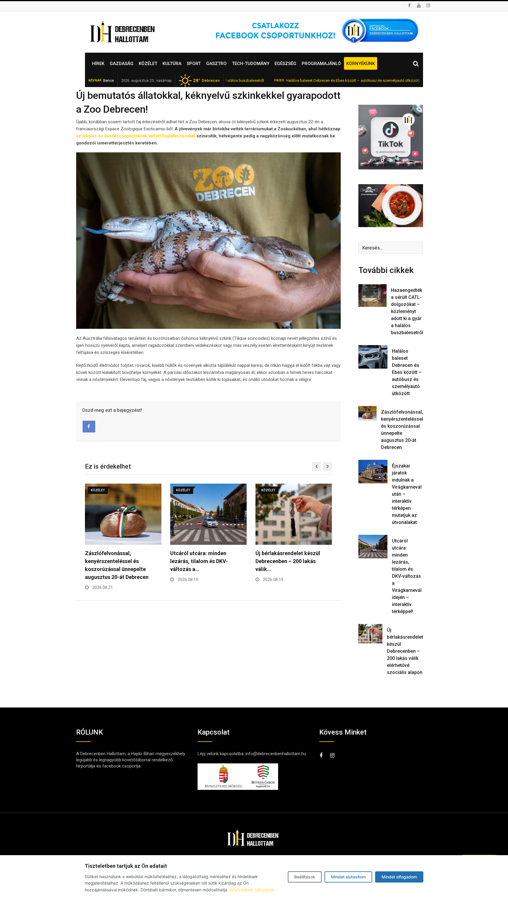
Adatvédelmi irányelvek (252, 889)
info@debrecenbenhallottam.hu (275, 753)
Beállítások (304, 876)
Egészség (285, 63)
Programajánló (321, 63)
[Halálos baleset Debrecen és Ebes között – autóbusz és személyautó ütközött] (372, 356)
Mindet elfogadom (399, 876)
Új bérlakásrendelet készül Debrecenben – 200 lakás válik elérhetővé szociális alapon (405, 651)
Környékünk (360, 63)
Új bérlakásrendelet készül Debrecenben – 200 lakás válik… (287, 561)
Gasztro (216, 63)
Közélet (148, 63)
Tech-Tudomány (250, 63)
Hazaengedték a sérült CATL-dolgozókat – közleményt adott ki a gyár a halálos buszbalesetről (407, 311)
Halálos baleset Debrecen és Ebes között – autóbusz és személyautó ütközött (318, 80)
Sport (194, 63)
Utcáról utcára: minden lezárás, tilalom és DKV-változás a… (199, 561)
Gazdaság (121, 63)
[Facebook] (89, 426)
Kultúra (172, 63)
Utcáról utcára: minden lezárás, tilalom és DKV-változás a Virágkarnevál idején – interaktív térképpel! (407, 576)
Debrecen (206, 80)
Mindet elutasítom (348, 876)
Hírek (98, 63)
